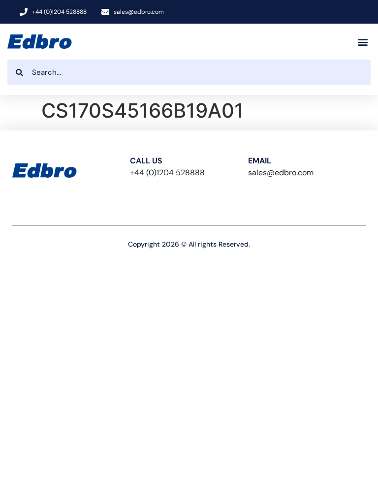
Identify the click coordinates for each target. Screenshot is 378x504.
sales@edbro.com (281, 172)
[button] (362, 41)
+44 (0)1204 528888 (167, 172)
